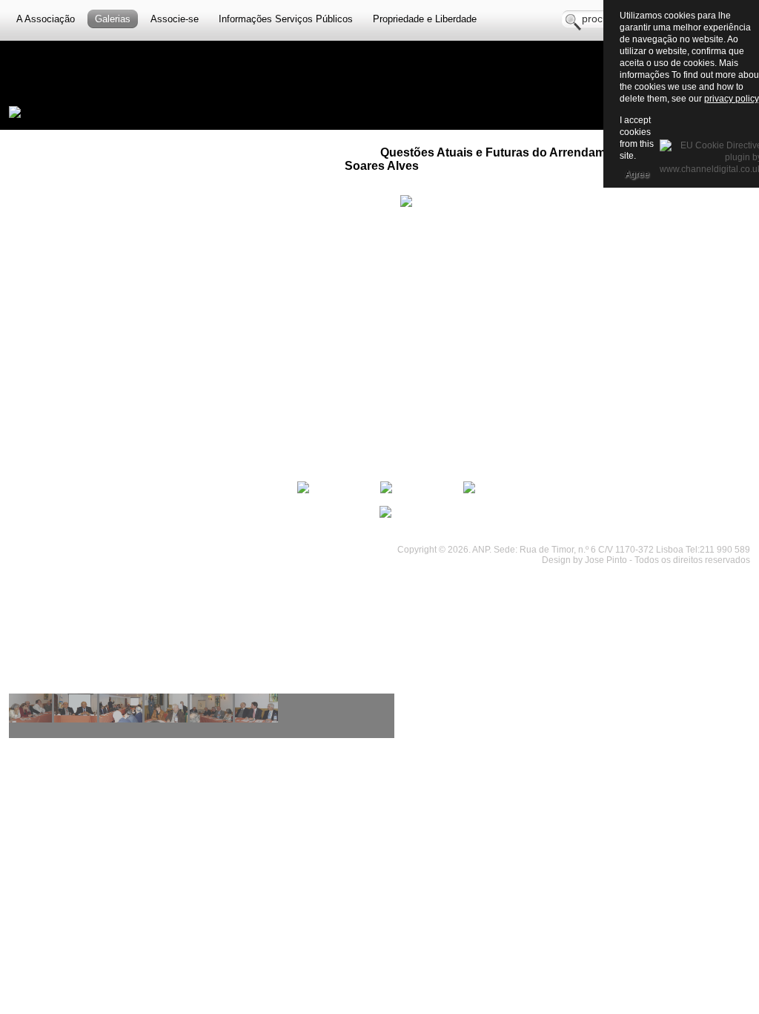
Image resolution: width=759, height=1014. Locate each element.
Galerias (112, 18)
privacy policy (731, 98)
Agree (637, 174)
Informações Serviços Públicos (286, 18)
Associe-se (174, 18)
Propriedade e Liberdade (425, 18)
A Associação (45, 18)
